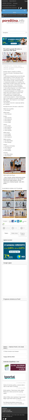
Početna (15, 66)
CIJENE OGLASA (7, 3)
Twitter (21, 8)
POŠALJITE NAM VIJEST (9, 5)
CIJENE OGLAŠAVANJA (7, 411)
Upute (26, 1)
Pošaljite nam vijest (6, 410)
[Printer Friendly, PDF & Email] (3, 223)
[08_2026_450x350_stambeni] (14, 250)
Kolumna (15, 3)
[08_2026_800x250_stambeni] (14, 41)
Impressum (4, 408)
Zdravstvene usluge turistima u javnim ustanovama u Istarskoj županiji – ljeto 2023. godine (13, 182)
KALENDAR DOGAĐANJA (9, 7)
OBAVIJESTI (12, 1)
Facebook (19, 8)
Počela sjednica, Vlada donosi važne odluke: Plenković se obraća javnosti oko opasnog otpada (13, 390)
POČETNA (5, 1)
